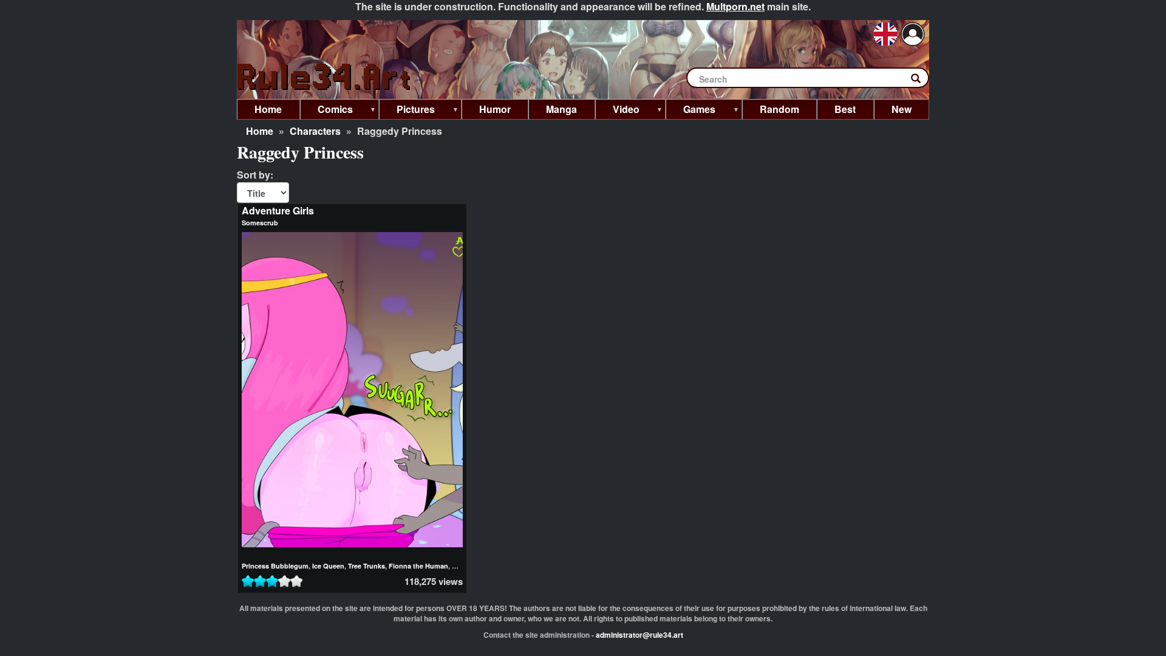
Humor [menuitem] (495, 109)
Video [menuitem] (617, 111)
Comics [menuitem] (326, 111)
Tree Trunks (366, 565)
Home (259, 131)
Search (922, 81)
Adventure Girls (278, 210)
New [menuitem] (902, 109)
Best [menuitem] (845, 109)
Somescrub (260, 222)
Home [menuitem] (268, 109)
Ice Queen (328, 565)
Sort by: (255, 175)
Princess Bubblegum (275, 565)
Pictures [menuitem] (407, 111)
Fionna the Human (418, 565)
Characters (315, 131)
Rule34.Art (325, 77)
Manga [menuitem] (561, 109)
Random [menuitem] (779, 109)
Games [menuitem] (690, 111)
